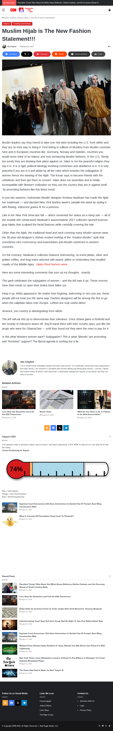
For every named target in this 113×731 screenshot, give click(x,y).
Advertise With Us (87, 701)
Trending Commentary (22, 24)
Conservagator (45, 701)
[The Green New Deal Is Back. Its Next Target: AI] (9, 673)
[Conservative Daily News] (22, 10)
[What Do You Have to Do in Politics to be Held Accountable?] (94, 399)
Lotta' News (44, 710)
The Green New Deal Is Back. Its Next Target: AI (41, 670)
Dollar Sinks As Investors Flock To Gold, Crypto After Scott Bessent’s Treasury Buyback (60, 609)
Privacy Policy (86, 710)
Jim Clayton (11, 47)
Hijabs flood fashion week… (53, 264)
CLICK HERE (73, 445)
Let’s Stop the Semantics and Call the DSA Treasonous (40, 3)
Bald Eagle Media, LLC (49, 726)
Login (82, 706)
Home (6, 18)
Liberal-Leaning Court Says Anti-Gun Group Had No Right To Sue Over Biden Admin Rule (61, 621)
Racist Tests (45, 412)
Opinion (13, 18)
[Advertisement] (56, 551)
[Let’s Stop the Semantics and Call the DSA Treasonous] (19, 399)
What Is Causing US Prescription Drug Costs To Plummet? (46, 516)
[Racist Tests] (56, 399)
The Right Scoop (46, 715)
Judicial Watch (45, 706)
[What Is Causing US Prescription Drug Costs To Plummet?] (9, 521)
